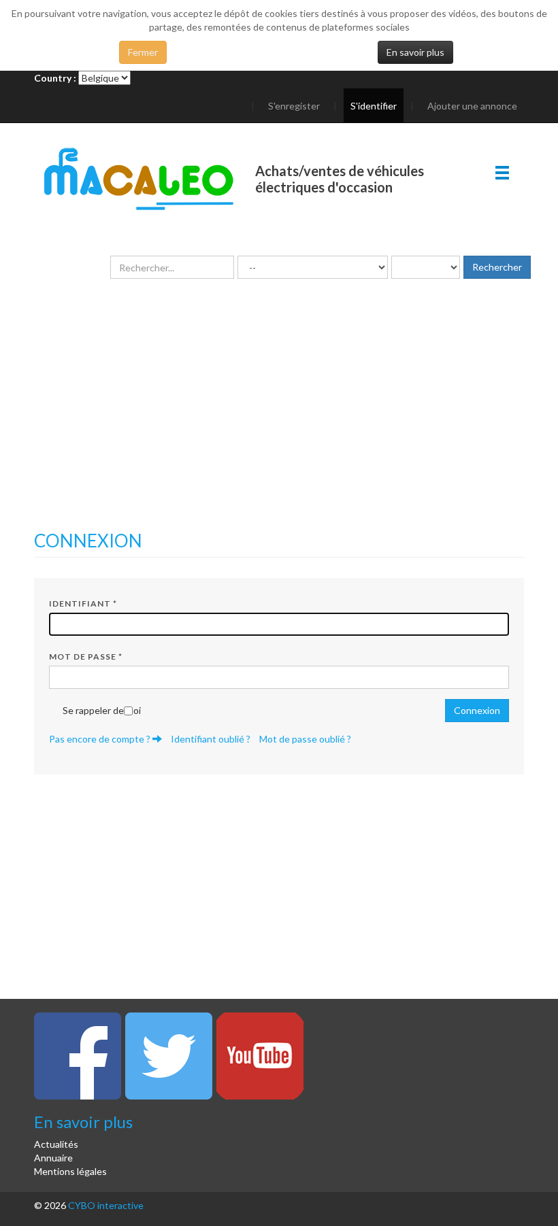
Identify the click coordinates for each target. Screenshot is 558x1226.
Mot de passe (85, 656)
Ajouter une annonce (472, 106)
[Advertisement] (279, 422)
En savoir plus (415, 52)
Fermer (143, 52)
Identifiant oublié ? (210, 739)
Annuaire (53, 1157)
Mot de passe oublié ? (305, 739)
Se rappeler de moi (102, 710)
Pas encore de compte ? (100, 739)
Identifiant (83, 603)
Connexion (477, 710)
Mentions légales (70, 1171)
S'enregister (294, 106)
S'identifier (373, 106)
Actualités (56, 1144)
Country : (55, 78)
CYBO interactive (106, 1205)
